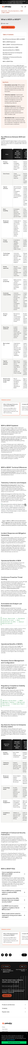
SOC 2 (8, 713)
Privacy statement (11, 1039)
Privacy (3, 1027)
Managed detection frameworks (8, 485)
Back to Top (24, 954)
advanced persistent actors (13, 588)
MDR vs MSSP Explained (9, 41)
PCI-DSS (24, 712)
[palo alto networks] (6, 7)
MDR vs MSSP (5, 12)
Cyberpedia (4, 10)
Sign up (6, 995)
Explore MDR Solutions (8, 27)
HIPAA (2, 713)
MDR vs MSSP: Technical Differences (12, 44)
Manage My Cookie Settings (14, 1042)
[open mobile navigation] (25, 6)
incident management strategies (8, 472)
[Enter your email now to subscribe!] (14, 987)
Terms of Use (5, 1031)
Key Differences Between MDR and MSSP (14, 39)
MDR (21, 10)
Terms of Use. (11, 992)
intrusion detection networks (13, 439)
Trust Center (5, 1029)
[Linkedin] (6, 954)
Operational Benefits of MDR (10, 47)
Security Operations (14, 10)
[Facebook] (2, 954)
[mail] (10, 954)
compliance (3, 712)
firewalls (3, 439)
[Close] (26, 1033)
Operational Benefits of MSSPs (11, 50)
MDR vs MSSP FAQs (8, 61)
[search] (22, 6)
